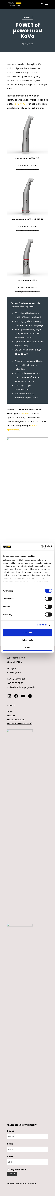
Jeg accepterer (18, 1169)
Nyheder (27, 17)
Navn (10, 1143)
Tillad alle (27, 632)
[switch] (48, 599)
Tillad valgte (27, 640)
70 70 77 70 (19, 103)
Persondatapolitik (16, 719)
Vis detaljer (42, 625)
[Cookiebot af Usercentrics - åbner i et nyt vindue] (41, 547)
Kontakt (11, 715)
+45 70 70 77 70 (15, 683)
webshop (25, 413)
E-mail (10, 1131)
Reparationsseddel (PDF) (19, 723)
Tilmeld (11, 1173)
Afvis (27, 647)
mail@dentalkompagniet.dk (21, 687)
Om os (10, 711)
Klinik (10, 1156)
